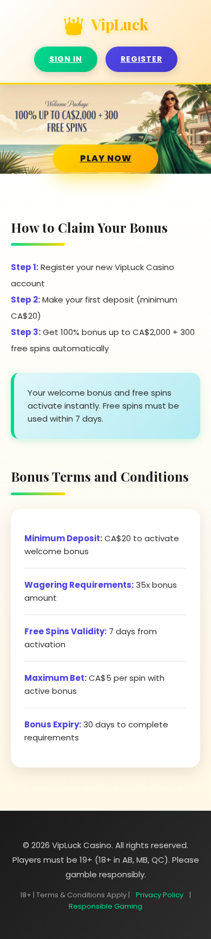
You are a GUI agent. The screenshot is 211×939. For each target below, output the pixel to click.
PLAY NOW (105, 158)
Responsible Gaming (105, 906)
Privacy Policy (159, 895)
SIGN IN (65, 59)
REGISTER (141, 59)
